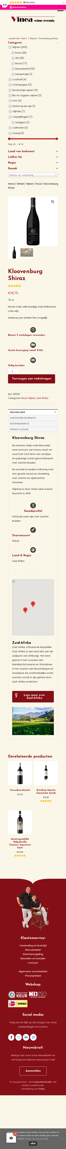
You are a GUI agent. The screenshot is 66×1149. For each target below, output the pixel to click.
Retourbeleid (33, 949)
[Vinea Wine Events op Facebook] (11, 1037)
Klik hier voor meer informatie (36, 1139)
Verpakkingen (22, 116)
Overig (18, 133)
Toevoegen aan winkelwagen (31, 378)
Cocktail (19, 79)
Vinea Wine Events (33, 13)
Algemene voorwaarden (33, 971)
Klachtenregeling (33, 954)
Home (11, 183)
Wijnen (33, 38)
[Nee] (62, 1138)
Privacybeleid (33, 975)
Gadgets (22, 122)
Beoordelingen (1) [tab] (19, 423)
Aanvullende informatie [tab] (23, 418)
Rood (21, 63)
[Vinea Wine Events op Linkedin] (26, 1037)
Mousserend (25, 68)
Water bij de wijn (23, 106)
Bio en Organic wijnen (26, 95)
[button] (53, 202)
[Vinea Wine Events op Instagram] (33, 1037)
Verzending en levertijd (33, 945)
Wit (19, 58)
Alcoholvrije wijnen (25, 90)
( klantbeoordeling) (20, 286)
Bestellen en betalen (33, 958)
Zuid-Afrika (42, 398)
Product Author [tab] (19, 429)
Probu (42, 1088)
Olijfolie (18, 111)
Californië (20, 127)
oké (33, 1143)
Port (17, 100)
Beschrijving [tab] (17, 412)
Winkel (20, 183)
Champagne (22, 84)
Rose (21, 52)
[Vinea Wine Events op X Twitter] (18, 1037)
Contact (33, 962)
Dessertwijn (23, 74)
